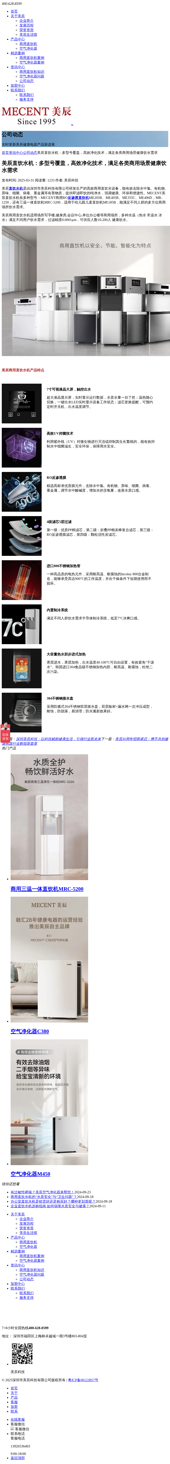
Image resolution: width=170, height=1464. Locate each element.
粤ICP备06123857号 (83, 1380)
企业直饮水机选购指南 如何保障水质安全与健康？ (50, 1206)
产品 (14, 1397)
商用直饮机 (28, 44)
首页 (14, 11)
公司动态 (26, 81)
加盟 (14, 1407)
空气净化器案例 (31, 62)
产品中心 (18, 39)
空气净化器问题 (31, 76)
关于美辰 (18, 16)
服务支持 (26, 99)
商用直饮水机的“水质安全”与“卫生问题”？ (44, 1197)
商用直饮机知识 (31, 72)
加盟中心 (18, 85)
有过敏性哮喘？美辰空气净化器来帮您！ (42, 1192)
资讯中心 (18, 67)
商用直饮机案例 (31, 58)
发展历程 (26, 25)
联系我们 (18, 90)
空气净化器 (28, 48)
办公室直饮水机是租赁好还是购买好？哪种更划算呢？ (53, 1201)
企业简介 (26, 21)
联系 (14, 1411)
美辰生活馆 (28, 34)
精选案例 (18, 53)
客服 (14, 1402)
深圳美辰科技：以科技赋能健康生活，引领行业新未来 (58, 739)
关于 (14, 1393)
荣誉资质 (26, 30)
